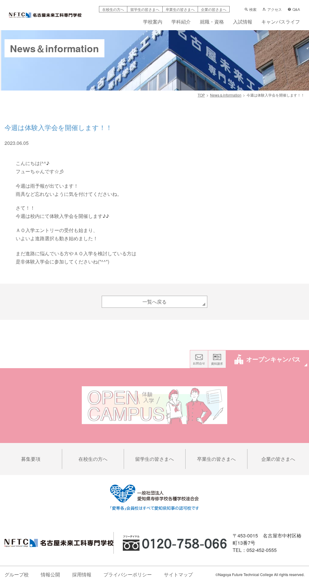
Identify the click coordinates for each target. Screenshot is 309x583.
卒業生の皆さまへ (180, 9)
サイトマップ (178, 574)
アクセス (274, 9)
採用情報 (81, 574)
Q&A (296, 9)
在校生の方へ (113, 9)
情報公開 (50, 574)
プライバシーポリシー (128, 574)
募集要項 (30, 458)
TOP (201, 94)
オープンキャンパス (273, 359)
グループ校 (17, 574)
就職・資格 (212, 22)
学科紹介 (181, 22)
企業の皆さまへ (213, 9)
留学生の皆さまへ (144, 9)
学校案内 (152, 22)
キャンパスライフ (280, 22)
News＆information (225, 94)
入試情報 (242, 22)
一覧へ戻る (154, 301)
